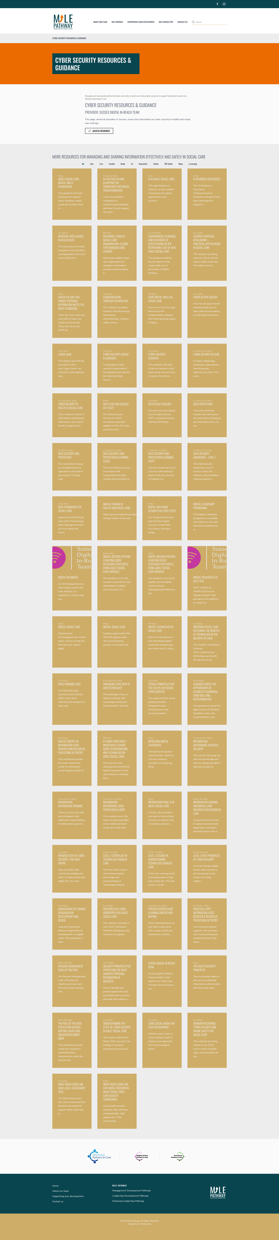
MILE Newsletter (166, 21)
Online (156, 163)
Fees (92, 163)
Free (101, 163)
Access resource (101, 131)
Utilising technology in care (96, 98)
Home (55, 1185)
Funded (112, 163)
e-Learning (193, 163)
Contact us (182, 21)
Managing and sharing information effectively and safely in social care (112, 95)
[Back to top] (139, 1231)
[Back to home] (63, 22)
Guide (123, 163)
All (83, 163)
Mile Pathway (117, 21)
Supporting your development (140, 21)
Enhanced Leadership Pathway (128, 1201)
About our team (100, 21)
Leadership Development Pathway (130, 1195)
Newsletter (143, 163)
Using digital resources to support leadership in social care (163, 95)
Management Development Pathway (131, 1190)
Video (180, 163)
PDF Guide (168, 163)
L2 (132, 163)
